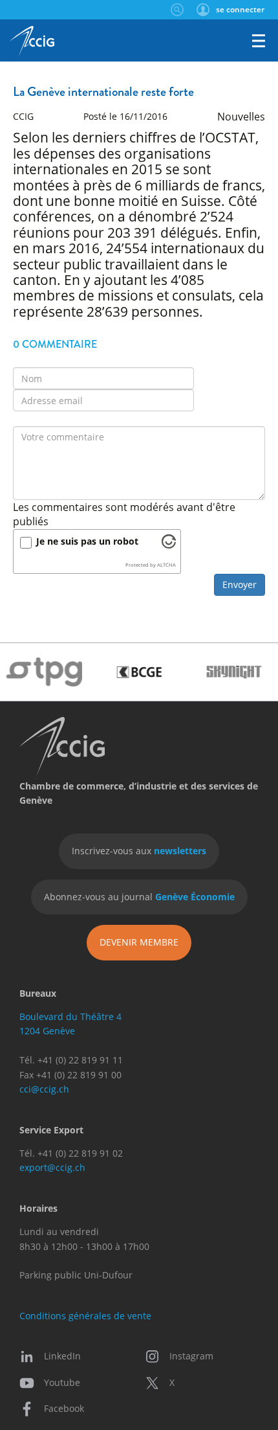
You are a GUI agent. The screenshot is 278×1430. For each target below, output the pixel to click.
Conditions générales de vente (85, 1316)
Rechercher (176, 9)
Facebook (64, 1408)
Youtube (62, 1382)
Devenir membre (139, 942)
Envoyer (239, 584)
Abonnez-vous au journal (139, 897)
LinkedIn (62, 1356)
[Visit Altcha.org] (169, 545)
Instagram (191, 1356)
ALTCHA (166, 565)
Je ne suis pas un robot (87, 541)
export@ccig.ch (52, 1167)
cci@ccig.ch (44, 1089)
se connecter (240, 9)
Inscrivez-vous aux (139, 851)
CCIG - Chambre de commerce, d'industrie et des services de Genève (32, 42)
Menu (258, 41)
